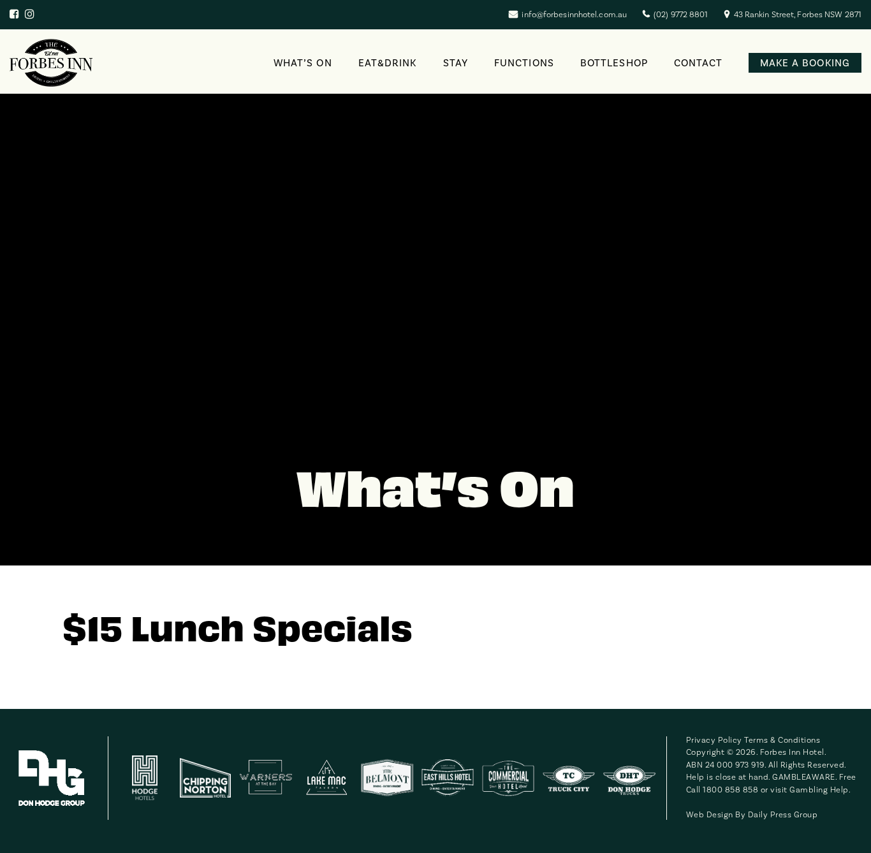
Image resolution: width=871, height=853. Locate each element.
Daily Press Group (783, 815)
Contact (698, 63)
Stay (455, 63)
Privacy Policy (714, 740)
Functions (524, 63)
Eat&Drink (387, 63)
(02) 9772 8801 (681, 15)
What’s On (303, 63)
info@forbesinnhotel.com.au (574, 15)
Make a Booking (805, 63)
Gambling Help (819, 790)
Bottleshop (614, 63)
